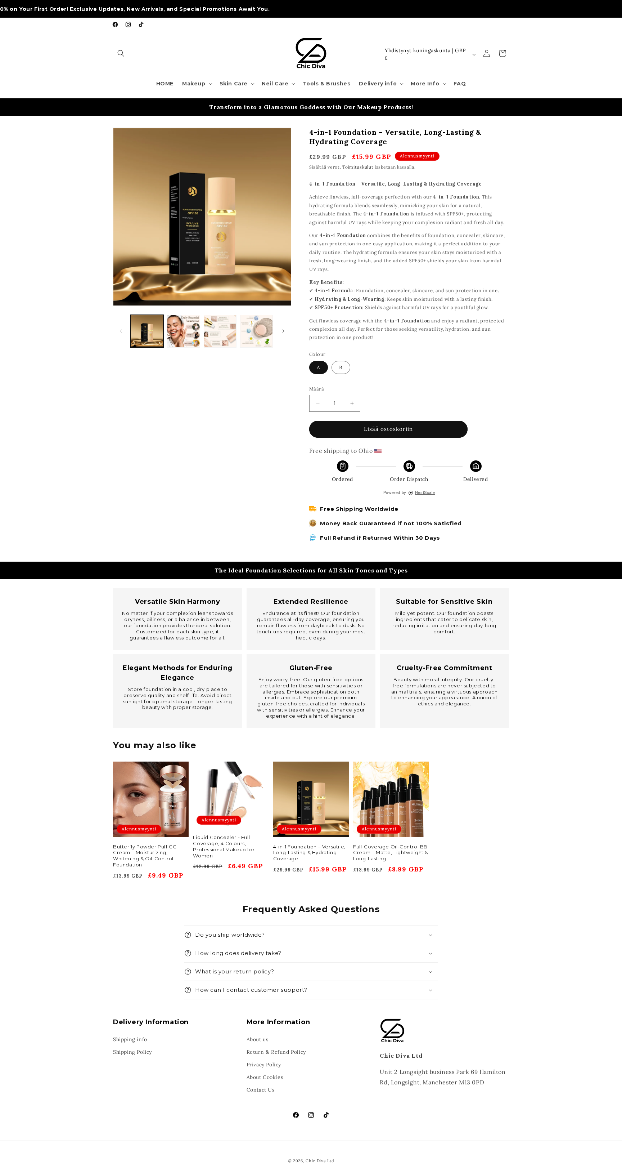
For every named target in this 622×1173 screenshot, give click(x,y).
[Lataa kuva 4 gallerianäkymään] (220, 331)
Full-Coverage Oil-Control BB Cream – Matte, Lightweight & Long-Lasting (390, 853)
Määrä (316, 389)
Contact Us (261, 1090)
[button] (121, 53)
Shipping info (130, 1039)
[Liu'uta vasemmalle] (121, 331)
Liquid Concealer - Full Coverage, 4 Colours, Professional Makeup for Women (223, 846)
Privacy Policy (264, 1064)
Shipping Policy (132, 1052)
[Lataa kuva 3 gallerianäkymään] (183, 331)
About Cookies (265, 1077)
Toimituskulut (357, 167)
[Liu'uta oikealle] (283, 331)
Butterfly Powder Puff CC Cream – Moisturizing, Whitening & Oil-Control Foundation (144, 856)
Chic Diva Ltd (320, 1160)
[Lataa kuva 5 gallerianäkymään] (256, 331)
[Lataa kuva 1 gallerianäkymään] (147, 331)
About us (258, 1039)
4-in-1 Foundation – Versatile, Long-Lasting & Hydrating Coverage (309, 853)
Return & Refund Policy (276, 1052)
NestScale (425, 492)
